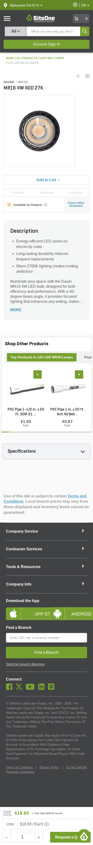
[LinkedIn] (42, 689)
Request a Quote (70, 837)
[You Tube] (31, 689)
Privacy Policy (50, 767)
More (16, 310)
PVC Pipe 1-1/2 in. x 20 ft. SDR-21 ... (26, 412)
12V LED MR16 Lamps (23, 63)
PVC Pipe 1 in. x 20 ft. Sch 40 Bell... (67, 412)
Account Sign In (46, 44)
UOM (10, 824)
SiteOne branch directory (25, 664)
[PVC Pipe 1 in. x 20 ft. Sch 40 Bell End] (67, 389)
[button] (24, 5)
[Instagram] (52, 689)
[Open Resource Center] (84, 836)
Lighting (46, 58)
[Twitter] (20, 689)
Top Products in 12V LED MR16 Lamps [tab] (41, 357)
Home (10, 58)
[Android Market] (68, 610)
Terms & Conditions (19, 767)
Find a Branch (18, 627)
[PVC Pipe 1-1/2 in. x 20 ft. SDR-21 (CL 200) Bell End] (25, 389)
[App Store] (24, 610)
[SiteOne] (41, 21)
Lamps (59, 58)
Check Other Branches (76, 204)
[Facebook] (10, 689)
